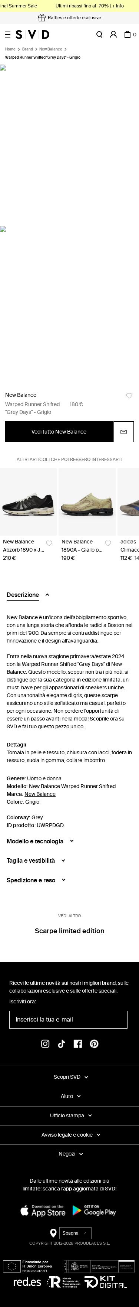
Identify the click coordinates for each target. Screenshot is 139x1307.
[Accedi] (113, 34)
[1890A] (87, 502)
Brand (27, 49)
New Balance (50, 49)
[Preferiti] (129, 396)
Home (10, 49)
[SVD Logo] (32, 34)
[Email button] (123, 431)
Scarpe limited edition (70, 931)
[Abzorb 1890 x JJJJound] (28, 502)
